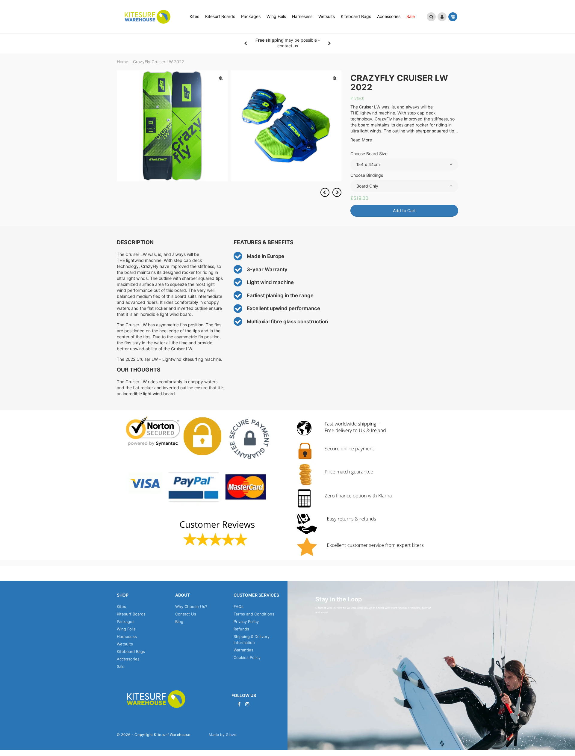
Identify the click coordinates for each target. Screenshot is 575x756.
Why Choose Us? (191, 606)
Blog (179, 621)
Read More (361, 140)
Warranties (243, 650)
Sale (121, 666)
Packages (125, 621)
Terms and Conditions (254, 614)
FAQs (238, 606)
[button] (431, 16)
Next (329, 43)
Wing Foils (126, 629)
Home (122, 61)
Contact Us (185, 614)
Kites (121, 606)
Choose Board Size (369, 153)
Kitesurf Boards (131, 614)
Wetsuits (125, 644)
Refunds (241, 629)
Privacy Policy (246, 621)
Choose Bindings (366, 175)
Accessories (128, 659)
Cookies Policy (247, 657)
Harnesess (127, 636)
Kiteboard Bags (131, 651)
